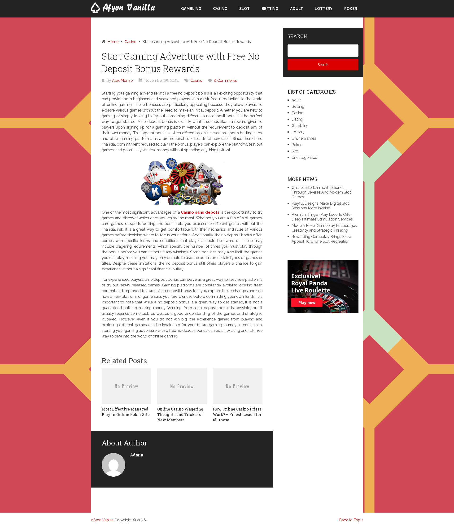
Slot (244, 8)
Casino (220, 8)
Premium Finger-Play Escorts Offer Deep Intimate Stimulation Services (322, 216)
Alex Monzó (122, 80)
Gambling (191, 8)
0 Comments (225, 80)
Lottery (323, 8)
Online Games (304, 138)
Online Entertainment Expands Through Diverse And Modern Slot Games (321, 192)
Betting (270, 8)
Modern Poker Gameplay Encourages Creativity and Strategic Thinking (324, 228)
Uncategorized (304, 157)
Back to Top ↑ (351, 520)
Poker (350, 8)
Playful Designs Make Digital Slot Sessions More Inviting (320, 205)
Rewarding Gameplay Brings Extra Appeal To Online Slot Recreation (321, 239)
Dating (297, 119)
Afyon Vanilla (102, 520)
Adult (296, 8)
